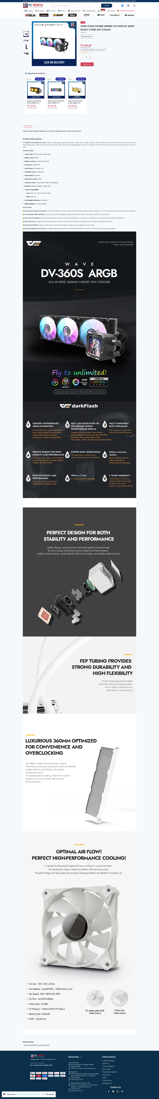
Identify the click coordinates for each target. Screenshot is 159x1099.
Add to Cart (87, 64)
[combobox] (82, 5)
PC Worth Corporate (108, 1061)
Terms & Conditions (108, 1066)
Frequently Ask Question (109, 1072)
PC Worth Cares (107, 1080)
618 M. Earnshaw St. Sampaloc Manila (82, 1064)
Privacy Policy (106, 1075)
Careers (104, 1077)
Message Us (88, 36)
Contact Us (105, 1063)
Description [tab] (28, 126)
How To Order (106, 1069)
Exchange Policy (107, 1083)
